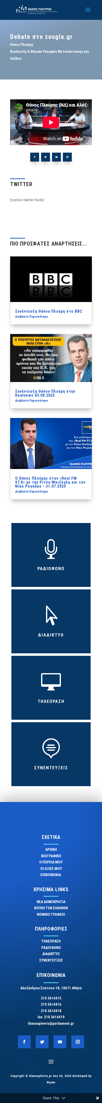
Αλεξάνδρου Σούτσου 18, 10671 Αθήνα (51, 988)
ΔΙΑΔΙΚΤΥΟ (51, 634)
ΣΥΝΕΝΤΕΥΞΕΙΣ (51, 767)
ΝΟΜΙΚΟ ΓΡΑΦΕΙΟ (51, 914)
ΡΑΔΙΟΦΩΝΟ (51, 568)
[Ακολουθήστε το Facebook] (34, 157)
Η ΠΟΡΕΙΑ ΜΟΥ (51, 862)
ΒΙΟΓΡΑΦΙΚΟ (51, 856)
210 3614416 (51, 1004)
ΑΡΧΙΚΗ (51, 849)
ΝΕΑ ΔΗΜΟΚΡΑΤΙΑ (51, 902)
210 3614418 (51, 1011)
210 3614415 (51, 998)
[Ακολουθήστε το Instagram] (67, 157)
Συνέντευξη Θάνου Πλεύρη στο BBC (48, 311)
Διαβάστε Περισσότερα (31, 316)
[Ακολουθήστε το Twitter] (45, 157)
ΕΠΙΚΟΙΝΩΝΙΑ (51, 875)
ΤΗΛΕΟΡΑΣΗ (51, 701)
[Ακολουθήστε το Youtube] (56, 157)
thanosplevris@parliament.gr (51, 1023)
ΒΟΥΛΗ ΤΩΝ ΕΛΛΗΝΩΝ (51, 908)
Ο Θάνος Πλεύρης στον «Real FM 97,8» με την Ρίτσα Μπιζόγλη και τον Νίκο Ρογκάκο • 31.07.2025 (50, 482)
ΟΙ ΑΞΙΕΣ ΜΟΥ (51, 868)
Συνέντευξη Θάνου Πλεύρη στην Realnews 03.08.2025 (45, 393)
